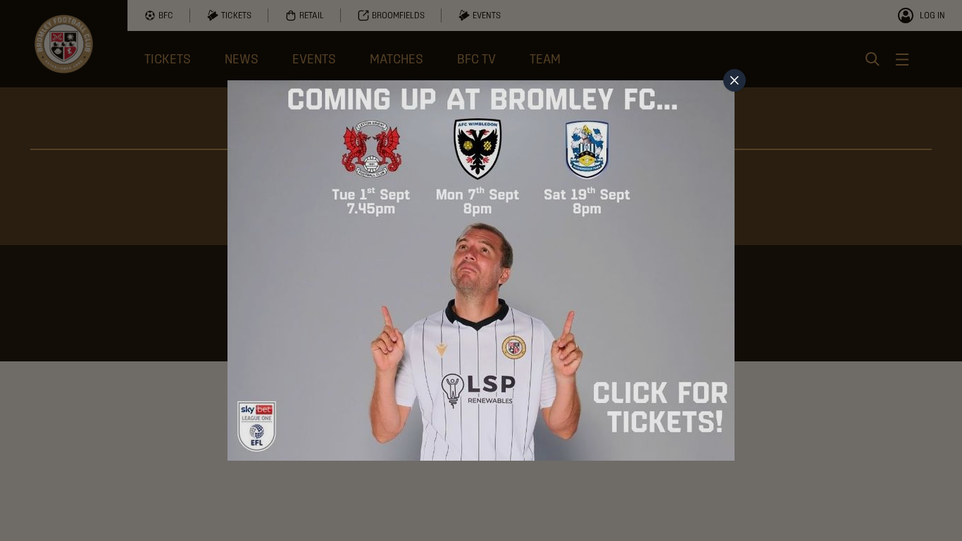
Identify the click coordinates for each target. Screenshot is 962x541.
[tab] (734, 80)
